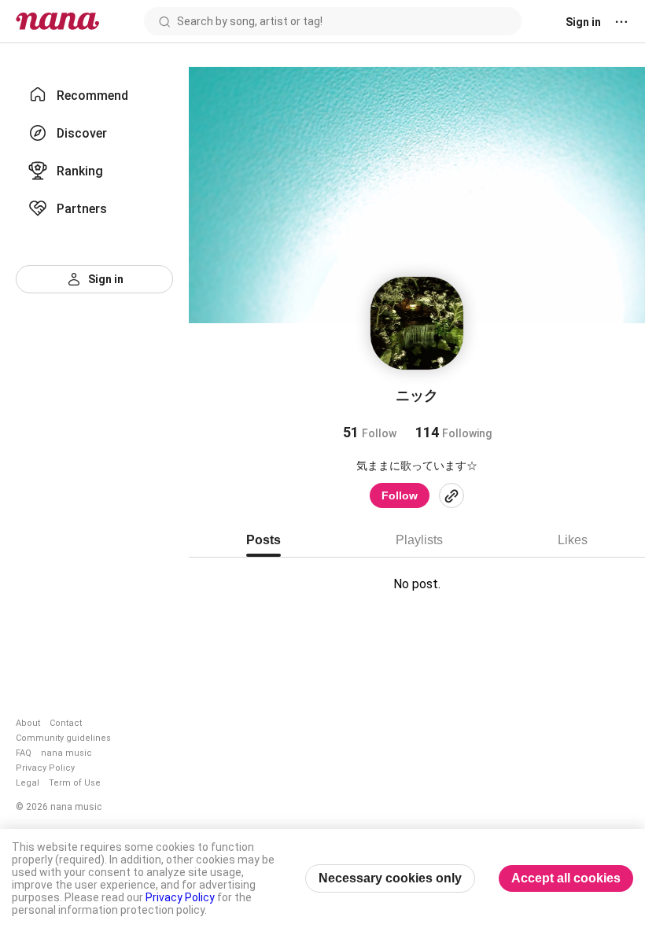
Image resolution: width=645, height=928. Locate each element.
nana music (66, 753)
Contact (66, 723)
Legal (27, 783)
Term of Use (75, 783)
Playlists (419, 540)
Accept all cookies (566, 878)
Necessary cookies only (390, 878)
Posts (263, 540)
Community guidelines (63, 738)
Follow (399, 495)
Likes (573, 540)
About (28, 723)
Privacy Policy (45, 768)
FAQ (23, 753)
